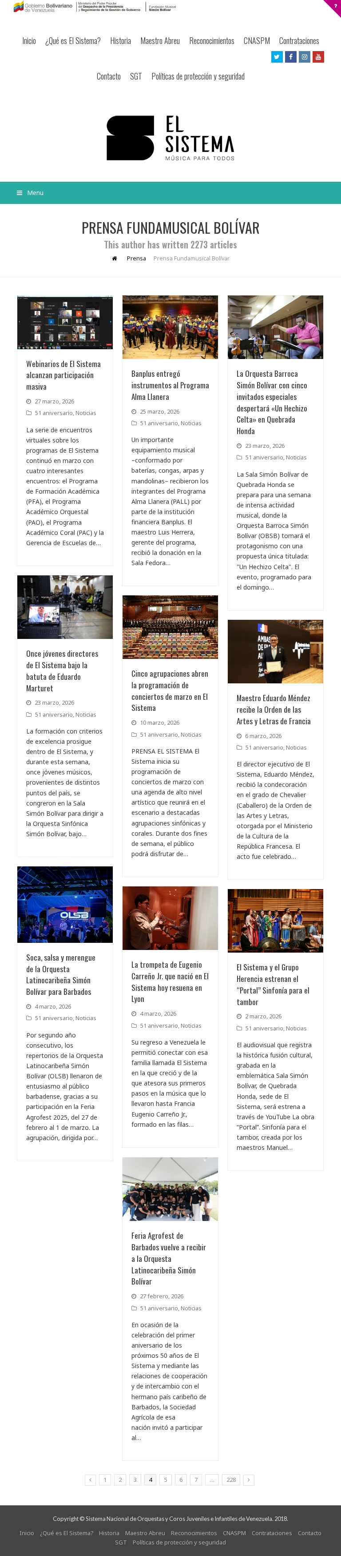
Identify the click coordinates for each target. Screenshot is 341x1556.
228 (231, 1480)
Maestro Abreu (160, 40)
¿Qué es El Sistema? (73, 40)
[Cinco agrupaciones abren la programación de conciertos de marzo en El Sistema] (170, 627)
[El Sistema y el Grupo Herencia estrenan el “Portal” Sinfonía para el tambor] (275, 921)
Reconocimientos (211, 40)
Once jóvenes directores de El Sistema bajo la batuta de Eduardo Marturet (62, 670)
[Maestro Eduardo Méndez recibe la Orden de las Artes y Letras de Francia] (275, 651)
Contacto (109, 76)
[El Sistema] (170, 138)
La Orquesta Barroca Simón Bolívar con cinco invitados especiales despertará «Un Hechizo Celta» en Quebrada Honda (272, 401)
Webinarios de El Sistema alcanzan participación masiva (63, 375)
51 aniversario (54, 413)
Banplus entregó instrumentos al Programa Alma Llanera (170, 384)
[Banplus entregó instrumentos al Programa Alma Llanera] (170, 327)
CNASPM (257, 40)
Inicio (29, 40)
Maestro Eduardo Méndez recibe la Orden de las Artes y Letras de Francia (274, 709)
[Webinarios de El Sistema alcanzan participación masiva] (65, 322)
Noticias (85, 413)
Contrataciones (299, 40)
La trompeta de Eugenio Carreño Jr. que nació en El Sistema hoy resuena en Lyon (170, 981)
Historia (120, 40)
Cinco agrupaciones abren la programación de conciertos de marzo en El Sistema (169, 690)
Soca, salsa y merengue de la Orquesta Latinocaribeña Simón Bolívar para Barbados (60, 974)
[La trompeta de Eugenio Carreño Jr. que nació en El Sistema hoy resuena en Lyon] (170, 918)
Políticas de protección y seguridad (198, 76)
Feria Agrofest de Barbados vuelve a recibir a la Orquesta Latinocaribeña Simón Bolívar (168, 1258)
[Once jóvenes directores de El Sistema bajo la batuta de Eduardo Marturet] (65, 607)
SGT (136, 76)
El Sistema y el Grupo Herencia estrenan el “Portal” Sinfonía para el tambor (273, 984)
